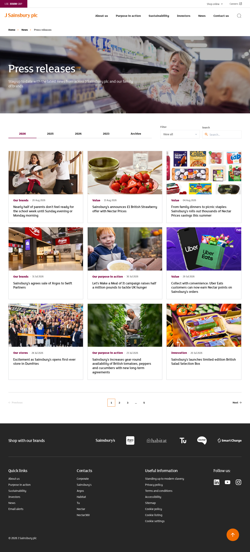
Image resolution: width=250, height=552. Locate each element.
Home (11, 29)
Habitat (81, 496)
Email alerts (15, 509)
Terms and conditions (158, 490)
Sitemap (150, 503)
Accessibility (153, 496)
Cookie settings (155, 521)
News (24, 29)
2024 (78, 133)
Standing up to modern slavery (164, 478)
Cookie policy (153, 509)
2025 (50, 133)
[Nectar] (202, 440)
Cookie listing (153, 515)
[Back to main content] (233, 535)
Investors (14, 496)
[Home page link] (48, 15)
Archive (136, 133)
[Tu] (182, 440)
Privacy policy (154, 484)
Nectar (81, 509)
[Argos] (130, 440)
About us (14, 478)
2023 (106, 133)
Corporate (83, 478)
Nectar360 (83, 515)
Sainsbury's (84, 484)
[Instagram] (238, 482)
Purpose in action (19, 484)
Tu (78, 503)
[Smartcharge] (230, 440)
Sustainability (17, 490)
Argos (80, 490)
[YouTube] (227, 482)
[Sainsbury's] (105, 440)
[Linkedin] (216, 482)
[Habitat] (157, 440)
